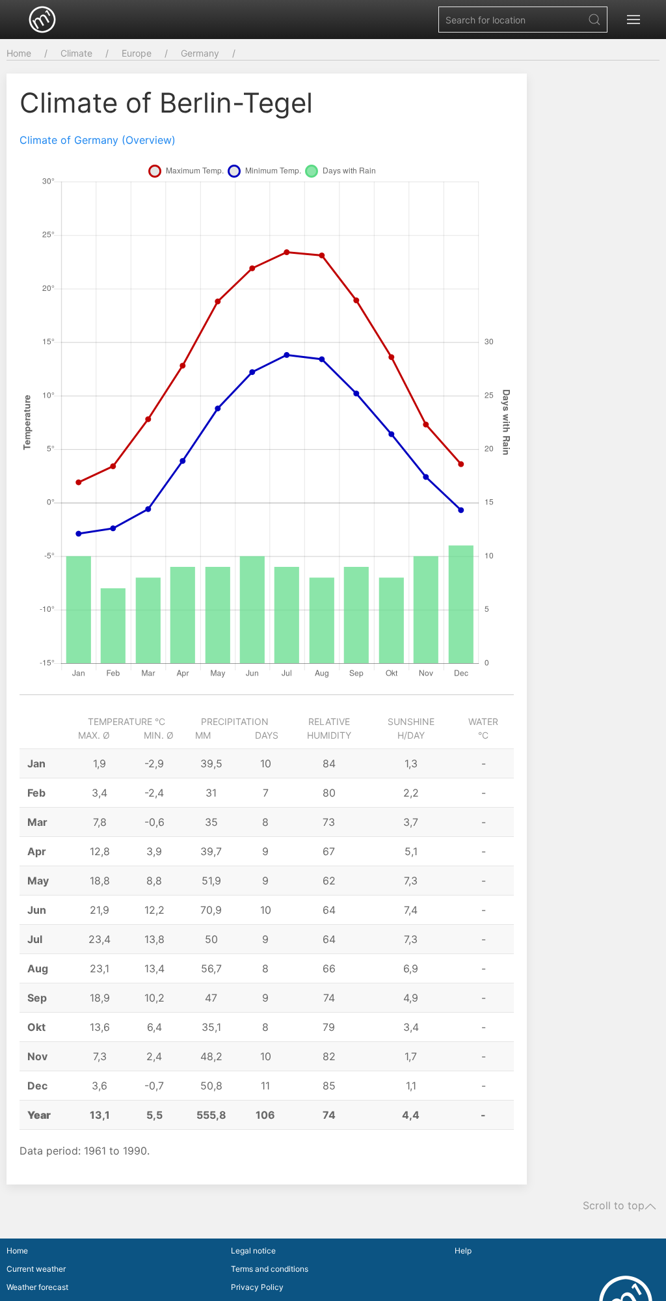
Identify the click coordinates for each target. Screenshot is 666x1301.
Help (463, 1250)
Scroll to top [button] (614, 1206)
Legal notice (253, 1250)
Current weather (36, 1269)
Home (19, 53)
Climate (76, 53)
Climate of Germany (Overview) (98, 139)
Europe (137, 53)
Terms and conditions (269, 1269)
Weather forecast (37, 1287)
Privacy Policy (257, 1287)
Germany (200, 53)
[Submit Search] (594, 20)
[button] (633, 19)
